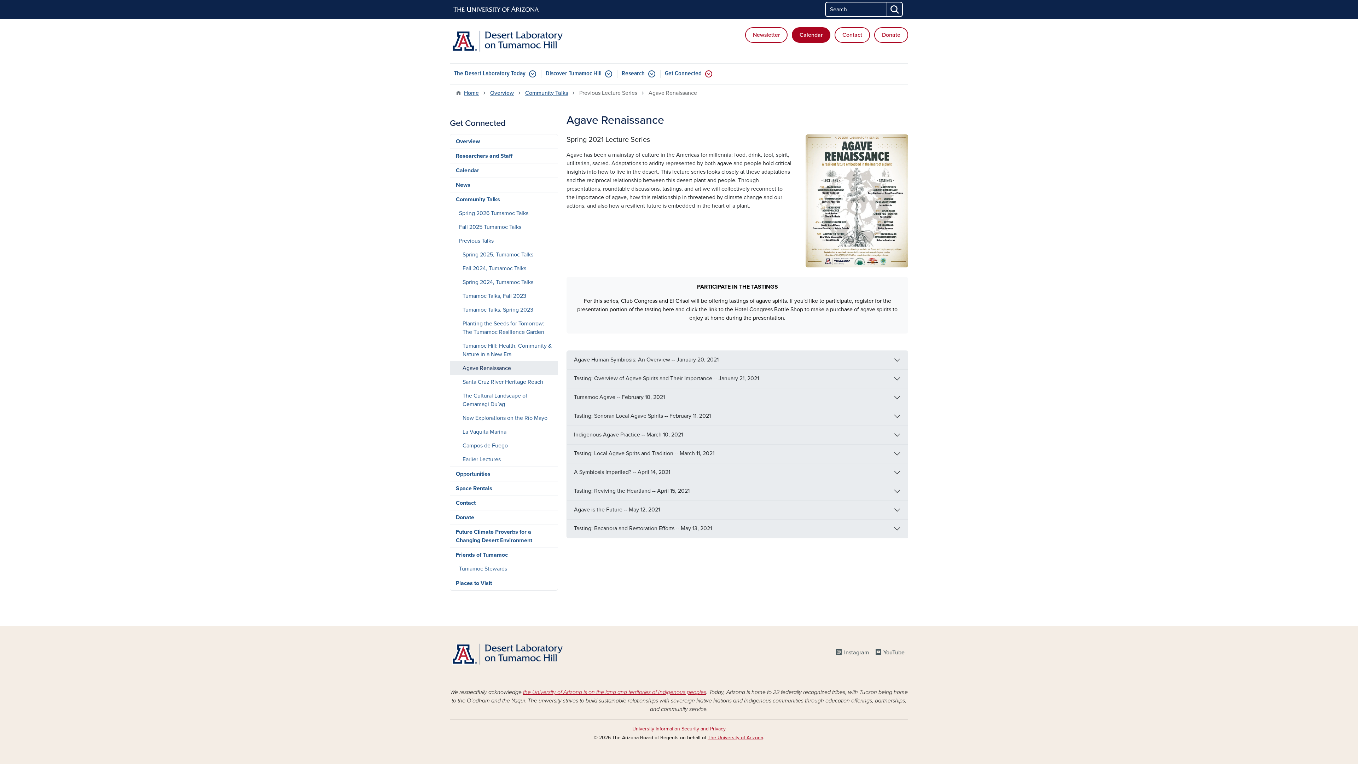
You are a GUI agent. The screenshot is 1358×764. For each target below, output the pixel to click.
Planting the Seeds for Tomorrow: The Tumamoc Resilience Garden (503, 328)
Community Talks (546, 93)
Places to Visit (474, 583)
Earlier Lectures (482, 459)
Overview (502, 93)
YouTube (894, 652)
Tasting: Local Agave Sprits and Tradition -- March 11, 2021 (644, 453)
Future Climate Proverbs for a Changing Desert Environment (494, 536)
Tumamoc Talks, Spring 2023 (498, 309)
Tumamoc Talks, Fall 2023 (494, 296)
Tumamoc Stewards (483, 568)
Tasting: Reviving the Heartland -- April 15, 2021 (632, 490)
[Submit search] (895, 9)
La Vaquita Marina (484, 431)
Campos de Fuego (485, 445)
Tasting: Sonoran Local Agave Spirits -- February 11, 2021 (642, 415)
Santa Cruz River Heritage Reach (503, 382)
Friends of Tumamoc (482, 554)
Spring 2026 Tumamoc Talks (493, 213)
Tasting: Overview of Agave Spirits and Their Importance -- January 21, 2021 (666, 378)
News (463, 185)
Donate (891, 35)
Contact (852, 35)
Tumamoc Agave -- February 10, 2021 (619, 397)
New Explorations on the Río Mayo (505, 418)
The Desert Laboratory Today (490, 74)
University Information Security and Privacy (679, 729)
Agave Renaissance (487, 368)
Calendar (811, 35)
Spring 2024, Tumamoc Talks (498, 282)
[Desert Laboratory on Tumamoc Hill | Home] (523, 41)
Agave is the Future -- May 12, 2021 (617, 509)
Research (633, 74)
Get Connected (683, 74)
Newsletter (766, 35)
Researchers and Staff (484, 156)
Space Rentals (474, 488)
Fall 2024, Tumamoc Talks (494, 268)
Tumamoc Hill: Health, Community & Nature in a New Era (507, 350)
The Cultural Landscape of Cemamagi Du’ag (495, 400)
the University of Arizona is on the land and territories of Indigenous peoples (614, 692)
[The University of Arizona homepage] (496, 9)
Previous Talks (476, 240)
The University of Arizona (735, 738)
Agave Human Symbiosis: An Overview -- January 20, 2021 (646, 359)
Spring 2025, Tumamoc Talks (498, 254)
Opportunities (473, 474)
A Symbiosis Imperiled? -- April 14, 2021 (622, 472)
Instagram (856, 652)
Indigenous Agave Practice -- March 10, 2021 (628, 434)
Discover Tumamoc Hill (574, 74)
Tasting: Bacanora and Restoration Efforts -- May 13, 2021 (643, 528)
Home (471, 93)
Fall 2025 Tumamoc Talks (490, 227)
